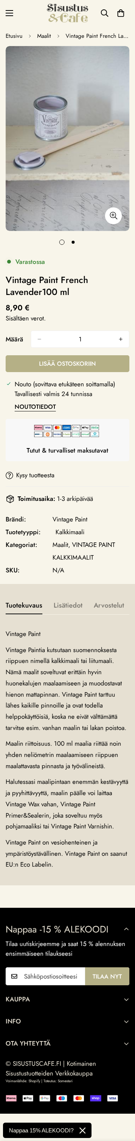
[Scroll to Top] (121, 1101)
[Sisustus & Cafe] (67, 13)
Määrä (14, 339)
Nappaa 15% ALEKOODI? (41, 1130)
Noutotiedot (35, 406)
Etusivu (14, 36)
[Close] (83, 1131)
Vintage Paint (69, 519)
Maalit (44, 36)
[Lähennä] (113, 215)
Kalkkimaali (70, 531)
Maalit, (61, 544)
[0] (120, 13)
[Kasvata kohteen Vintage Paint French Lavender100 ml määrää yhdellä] (120, 339)
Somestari (65, 1081)
